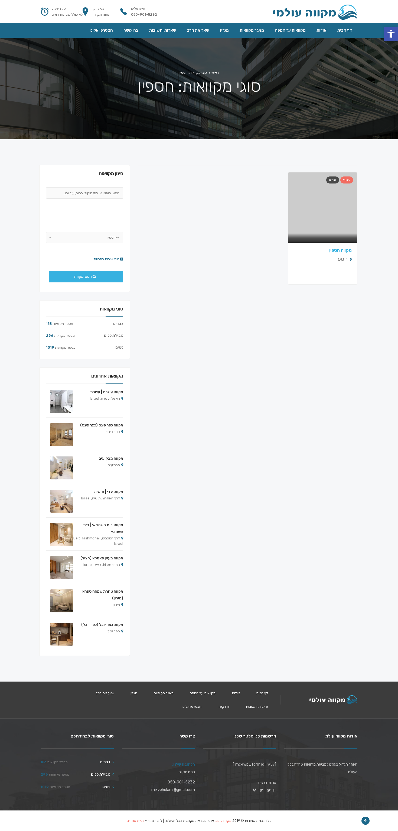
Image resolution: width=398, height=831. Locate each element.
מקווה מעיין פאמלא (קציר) (101, 558)
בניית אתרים (135, 821)
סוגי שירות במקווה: (106, 259)
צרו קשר (224, 707)
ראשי (215, 73)
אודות (236, 693)
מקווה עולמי (223, 821)
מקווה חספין (340, 250)
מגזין (134, 693)
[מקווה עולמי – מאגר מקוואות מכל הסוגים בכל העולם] (314, 11)
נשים (119, 347)
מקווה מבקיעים (111, 458)
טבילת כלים (113, 335)
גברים (332, 180)
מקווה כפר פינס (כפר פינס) (101, 425)
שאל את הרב (105, 693)
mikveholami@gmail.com (173, 789)
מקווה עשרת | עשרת (106, 392)
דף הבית (262, 693)
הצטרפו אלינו (191, 707)
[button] (391, 34)
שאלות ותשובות (257, 707)
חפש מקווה (83, 276)
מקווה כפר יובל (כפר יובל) (102, 624)
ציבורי (346, 180)
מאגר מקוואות (164, 693)
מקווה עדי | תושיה (108, 491)
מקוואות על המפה (203, 693)
